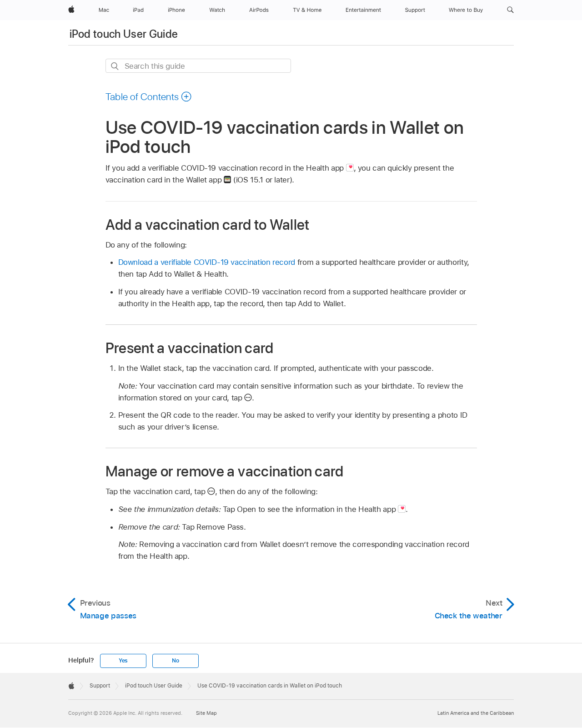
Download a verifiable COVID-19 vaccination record (207, 262)
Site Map (206, 713)
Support (100, 685)
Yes (123, 660)
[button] (510, 10)
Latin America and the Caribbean (475, 713)
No (175, 660)
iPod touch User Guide (124, 33)
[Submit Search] (115, 66)
